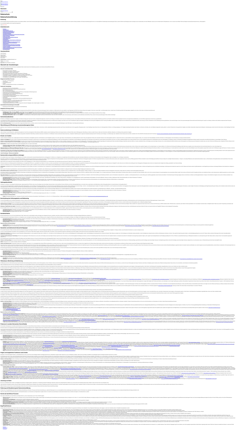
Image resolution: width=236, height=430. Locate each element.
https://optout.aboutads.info (46, 148)
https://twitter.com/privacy (97, 348)
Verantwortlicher (6, 29)
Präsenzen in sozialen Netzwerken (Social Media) (11, 44)
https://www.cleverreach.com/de (66, 257)
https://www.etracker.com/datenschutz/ (75, 278)
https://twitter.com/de (162, 376)
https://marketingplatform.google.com (23, 281)
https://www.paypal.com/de (75, 196)
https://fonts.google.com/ (12, 372)
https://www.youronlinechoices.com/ (59, 148)
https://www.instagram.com (49, 341)
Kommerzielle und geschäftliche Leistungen (10, 37)
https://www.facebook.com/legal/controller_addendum (18, 368)
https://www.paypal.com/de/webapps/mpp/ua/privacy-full (98, 196)
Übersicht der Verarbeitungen (8, 30)
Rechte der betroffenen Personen (8, 48)
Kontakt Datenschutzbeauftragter (9, 31)
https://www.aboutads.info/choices (12, 309)
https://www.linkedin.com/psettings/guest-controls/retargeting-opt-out (146, 345)
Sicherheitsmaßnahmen (7, 33)
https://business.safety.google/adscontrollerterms (11, 320)
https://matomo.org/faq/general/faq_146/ (165, 285)
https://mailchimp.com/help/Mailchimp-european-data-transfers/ (191, 258)
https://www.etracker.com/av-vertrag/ (99, 278)
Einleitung (4, 28)
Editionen (4, 426)
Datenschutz (5, 427)
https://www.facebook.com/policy (194, 342)
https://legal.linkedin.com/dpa (116, 345)
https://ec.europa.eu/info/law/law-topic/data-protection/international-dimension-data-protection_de (174, 133)
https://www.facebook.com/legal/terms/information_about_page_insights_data (220, 344)
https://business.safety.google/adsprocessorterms (160, 279)
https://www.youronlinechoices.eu (214, 307)
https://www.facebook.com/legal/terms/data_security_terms (70, 368)
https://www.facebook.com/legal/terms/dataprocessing (38, 369)
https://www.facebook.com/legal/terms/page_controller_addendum (14, 344)
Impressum (5, 428)
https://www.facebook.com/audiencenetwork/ (11, 314)
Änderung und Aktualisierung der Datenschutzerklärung (12, 47)
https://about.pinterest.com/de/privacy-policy (67, 346)
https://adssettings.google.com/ (211, 378)
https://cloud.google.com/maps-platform (188, 373)
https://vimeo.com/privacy (70, 378)
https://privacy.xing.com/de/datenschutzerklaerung (66, 350)
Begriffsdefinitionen (6, 49)
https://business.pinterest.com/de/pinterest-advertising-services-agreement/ (115, 346)
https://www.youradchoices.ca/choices (13, 308)
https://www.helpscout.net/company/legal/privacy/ (83, 225)
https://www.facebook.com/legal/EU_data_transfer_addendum (192, 315)
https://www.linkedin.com (49, 345)
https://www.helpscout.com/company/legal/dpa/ (133, 225)
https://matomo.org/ (30, 284)
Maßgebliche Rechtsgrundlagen (8, 32)
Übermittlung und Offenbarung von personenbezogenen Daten (13, 34)
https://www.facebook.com (102, 315)
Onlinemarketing (6, 43)
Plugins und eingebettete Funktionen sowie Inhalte (11, 45)
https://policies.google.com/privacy (135, 279)
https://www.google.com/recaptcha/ (85, 375)
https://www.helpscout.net (61, 225)
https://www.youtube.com (83, 377)
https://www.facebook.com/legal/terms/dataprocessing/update (133, 316)
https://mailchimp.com (67, 258)
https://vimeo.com (55, 378)
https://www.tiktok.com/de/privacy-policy (77, 347)
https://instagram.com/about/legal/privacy (69, 341)
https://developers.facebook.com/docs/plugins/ (126, 366)
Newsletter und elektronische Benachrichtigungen (11, 41)
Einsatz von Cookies (6, 36)
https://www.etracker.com (55, 278)
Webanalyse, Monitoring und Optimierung (10, 42)
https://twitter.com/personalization (111, 348)
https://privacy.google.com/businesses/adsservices (77, 280)
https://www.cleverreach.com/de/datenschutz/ (88, 257)
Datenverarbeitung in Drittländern (8, 35)
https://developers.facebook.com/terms (49, 316)
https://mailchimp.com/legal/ (85, 258)
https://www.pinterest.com (46, 346)
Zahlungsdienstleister (6, 38)
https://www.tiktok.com (58, 347)
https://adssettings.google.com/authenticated (52, 280)
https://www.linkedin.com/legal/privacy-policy (70, 345)
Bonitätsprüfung (5, 39)
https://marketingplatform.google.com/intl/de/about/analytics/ (110, 279)
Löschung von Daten (6, 46)
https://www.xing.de (46, 350)
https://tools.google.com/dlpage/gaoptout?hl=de (15, 280)
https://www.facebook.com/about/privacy (123, 315)
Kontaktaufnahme (6, 40)
